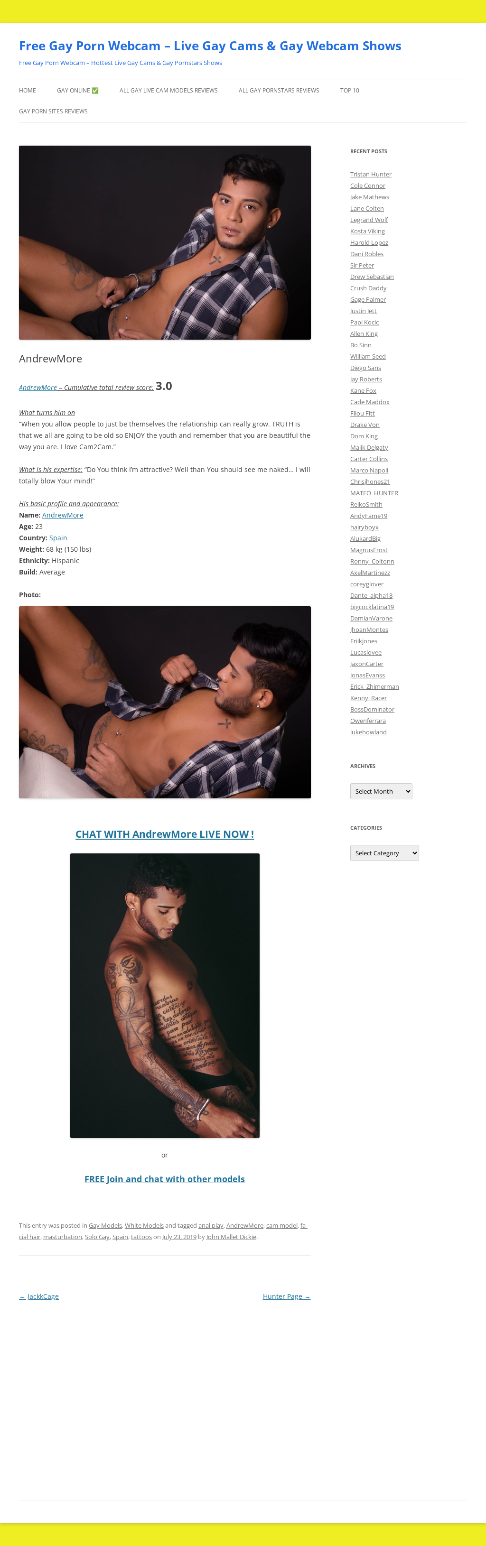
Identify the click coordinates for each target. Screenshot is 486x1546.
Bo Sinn (361, 345)
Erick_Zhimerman (374, 686)
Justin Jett (363, 310)
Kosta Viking (367, 231)
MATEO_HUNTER (374, 493)
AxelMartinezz (370, 572)
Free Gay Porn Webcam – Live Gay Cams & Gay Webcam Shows (210, 45)
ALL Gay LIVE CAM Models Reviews (169, 90)
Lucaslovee (366, 652)
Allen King (364, 333)
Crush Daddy (368, 288)
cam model (282, 1225)
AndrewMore (38, 387)
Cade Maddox (370, 402)
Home (27, 90)
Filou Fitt (362, 413)
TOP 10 (349, 90)
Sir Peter (362, 265)
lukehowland (368, 732)
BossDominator (372, 709)
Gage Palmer (368, 299)
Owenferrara (368, 720)
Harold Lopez (369, 242)
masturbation (62, 1236)
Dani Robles (366, 254)
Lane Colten (367, 208)
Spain (58, 537)
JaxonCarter (366, 663)
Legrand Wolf (369, 219)
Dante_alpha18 (371, 595)
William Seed (368, 356)
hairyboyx (364, 527)
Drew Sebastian (372, 276)
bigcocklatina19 (372, 606)
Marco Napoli (369, 470)
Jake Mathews (369, 197)
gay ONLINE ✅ (78, 90)
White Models (144, 1225)
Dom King (364, 436)
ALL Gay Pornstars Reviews (279, 90)
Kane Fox (363, 390)
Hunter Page (287, 1296)
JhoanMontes (369, 629)
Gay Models (105, 1225)
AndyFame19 (368, 515)
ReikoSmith (366, 504)
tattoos (141, 1236)
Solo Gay (97, 1236)
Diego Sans (365, 367)
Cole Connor (367, 185)
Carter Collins (369, 458)
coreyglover (366, 584)
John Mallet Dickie (231, 1236)
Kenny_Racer (368, 698)
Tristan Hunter (371, 174)
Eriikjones (363, 641)
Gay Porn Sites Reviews (53, 111)
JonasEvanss (367, 675)
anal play (211, 1225)
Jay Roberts (366, 379)
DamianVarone (371, 618)
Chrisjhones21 (370, 481)
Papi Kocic (364, 322)
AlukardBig (365, 538)
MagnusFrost (369, 550)
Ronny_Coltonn (372, 561)
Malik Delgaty (369, 447)
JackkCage (39, 1296)
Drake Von (365, 424)
